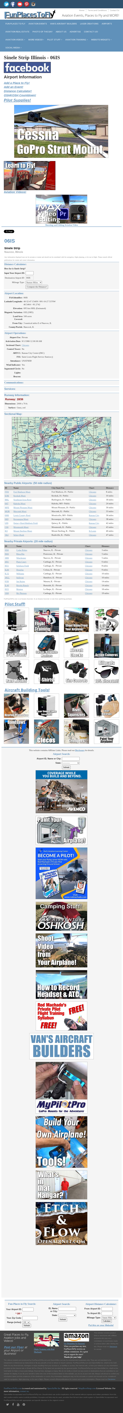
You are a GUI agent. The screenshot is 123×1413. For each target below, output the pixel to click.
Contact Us (114, 10)
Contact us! (91, 31)
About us (61, 31)
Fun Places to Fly (15, 23)
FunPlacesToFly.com (13, 1388)
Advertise (75, 31)
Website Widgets (100, 39)
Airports (107, 23)
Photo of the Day (43, 31)
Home (81, 10)
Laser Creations (89, 23)
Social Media (12, 47)
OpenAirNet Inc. (54, 1388)
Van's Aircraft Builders (63, 23)
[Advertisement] (61, 1269)
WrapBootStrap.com (87, 1388)
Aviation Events (38, 23)
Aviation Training (76, 39)
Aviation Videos (14, 39)
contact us (24, 1391)
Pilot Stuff (54, 39)
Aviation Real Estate (17, 31)
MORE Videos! (35, 39)
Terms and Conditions (97, 10)
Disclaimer (111, 1379)
